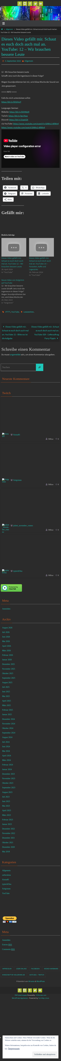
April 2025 (6, 699)
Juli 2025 (6, 686)
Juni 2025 (6, 690)
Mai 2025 (6, 695)
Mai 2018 (6, 850)
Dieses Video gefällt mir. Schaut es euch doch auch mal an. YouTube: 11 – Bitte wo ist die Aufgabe (15, 331)
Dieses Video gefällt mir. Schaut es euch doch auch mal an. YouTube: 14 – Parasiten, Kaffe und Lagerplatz (40, 263)
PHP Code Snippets (21, 994)
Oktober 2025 (7, 672)
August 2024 (7, 736)
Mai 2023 (6, 805)
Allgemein (9, 29)
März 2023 (6, 814)
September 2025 (8, 677)
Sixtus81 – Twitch (36, 973)
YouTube (15, 311)
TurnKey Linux (43, 997)
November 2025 (8, 667)
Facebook (35, 967)
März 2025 (6, 704)
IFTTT (7, 311)
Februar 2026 (7, 654)
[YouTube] (40, 3)
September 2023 (8, 786)
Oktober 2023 (7, 782)
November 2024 (8, 722)
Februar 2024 (7, 763)
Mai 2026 (6, 640)
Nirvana (31, 980)
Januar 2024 (7, 768)
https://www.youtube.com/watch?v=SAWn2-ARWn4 (36, 123)
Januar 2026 (7, 658)
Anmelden (6, 607)
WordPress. (40, 980)
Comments (8, 948)
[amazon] (19, 3)
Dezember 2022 (8, 827)
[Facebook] (30, 3)
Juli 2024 (6, 741)
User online (21, 967)
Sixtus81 (16, 433)
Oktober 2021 (7, 841)
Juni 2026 (6, 635)
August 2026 (7, 626)
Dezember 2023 (8, 773)
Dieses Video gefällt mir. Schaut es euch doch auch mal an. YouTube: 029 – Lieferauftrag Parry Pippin (45, 331)
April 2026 (6, 645)
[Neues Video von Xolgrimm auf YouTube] (15, 291)
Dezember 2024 (8, 718)
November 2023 (8, 777)
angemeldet (15, 353)
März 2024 (6, 759)
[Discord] (25, 3)
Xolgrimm (17, 479)
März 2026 (6, 649)
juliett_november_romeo (23, 524)
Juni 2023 (6, 800)
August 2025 (7, 681)
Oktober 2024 (7, 727)
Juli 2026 (6, 631)
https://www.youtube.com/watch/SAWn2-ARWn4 (23, 127)
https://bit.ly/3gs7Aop (18, 115)
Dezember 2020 (8, 846)
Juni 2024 (6, 745)
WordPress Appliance (20, 997)
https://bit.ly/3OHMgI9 (19, 111)
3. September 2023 (13, 60)
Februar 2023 (7, 818)
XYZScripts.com (41, 994)
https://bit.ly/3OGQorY (11, 101)
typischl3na (17, 570)
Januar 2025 (7, 713)
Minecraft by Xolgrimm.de (13, 973)
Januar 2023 (7, 823)
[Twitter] (35, 3)
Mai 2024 (6, 750)
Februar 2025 (7, 709)
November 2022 (8, 832)
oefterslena (6, 874)
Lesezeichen (29, 311)
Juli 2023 (6, 795)
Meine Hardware (51, 967)
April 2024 (6, 754)
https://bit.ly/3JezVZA (18, 119)
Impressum (7, 967)
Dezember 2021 (8, 837)
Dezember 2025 (8, 663)
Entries (7, 943)
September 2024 (8, 731)
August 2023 (7, 791)
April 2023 (6, 809)
